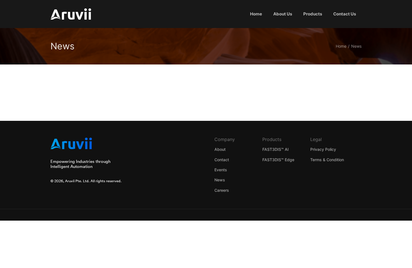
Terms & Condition (327, 159)
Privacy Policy (323, 149)
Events (220, 169)
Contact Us (344, 14)
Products (312, 14)
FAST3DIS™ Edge (278, 159)
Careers (221, 190)
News (219, 179)
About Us (282, 14)
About (220, 149)
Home (256, 14)
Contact (221, 159)
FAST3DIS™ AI (275, 149)
